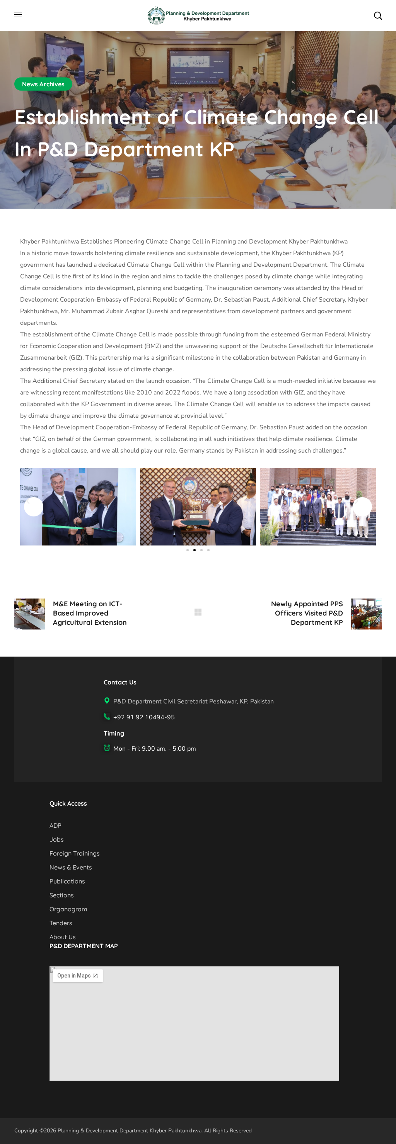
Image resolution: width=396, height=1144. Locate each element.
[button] (378, 15)
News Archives (43, 84)
